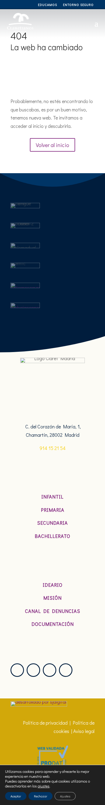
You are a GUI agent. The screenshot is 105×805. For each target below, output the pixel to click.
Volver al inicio (52, 144)
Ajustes (65, 796)
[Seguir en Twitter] (33, 670)
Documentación (53, 624)
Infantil (52, 496)
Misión (52, 598)
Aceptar (15, 796)
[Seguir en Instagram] (17, 670)
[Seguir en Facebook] (49, 670)
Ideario (52, 585)
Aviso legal (83, 731)
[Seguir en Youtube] (65, 670)
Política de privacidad (45, 722)
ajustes (44, 786)
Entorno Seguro (78, 5)
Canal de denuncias (52, 611)
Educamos (47, 5)
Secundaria (52, 523)
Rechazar (40, 796)
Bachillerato (52, 536)
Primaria (52, 510)
